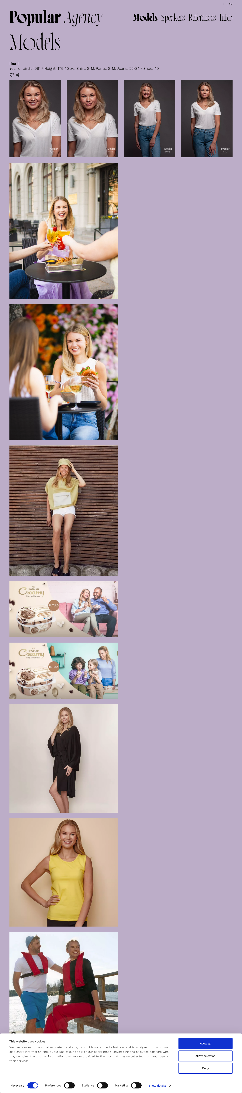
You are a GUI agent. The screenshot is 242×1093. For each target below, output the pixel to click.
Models (145, 18)
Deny (205, 1068)
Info (226, 18)
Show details (157, 1085)
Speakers (173, 18)
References (202, 18)
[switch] (69, 1085)
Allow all (205, 1043)
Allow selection (205, 1056)
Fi (224, 3)
